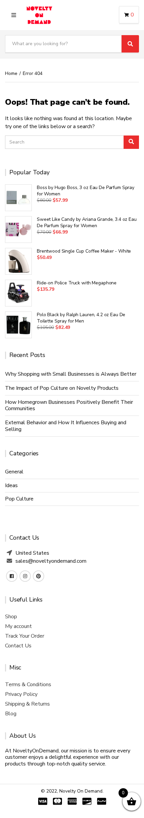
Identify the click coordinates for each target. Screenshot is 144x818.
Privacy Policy (21, 694)
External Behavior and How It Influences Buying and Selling (65, 426)
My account (18, 626)
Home (11, 73)
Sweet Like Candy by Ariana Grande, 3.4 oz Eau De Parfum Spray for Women (87, 222)
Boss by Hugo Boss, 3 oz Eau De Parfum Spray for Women (85, 190)
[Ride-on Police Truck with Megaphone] (18, 293)
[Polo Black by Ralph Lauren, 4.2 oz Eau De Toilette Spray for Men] (18, 324)
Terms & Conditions (28, 684)
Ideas (11, 485)
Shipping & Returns (27, 704)
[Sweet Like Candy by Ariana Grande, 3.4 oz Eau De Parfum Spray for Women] (18, 229)
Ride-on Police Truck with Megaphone (77, 283)
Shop (11, 616)
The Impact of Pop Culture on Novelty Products (62, 388)
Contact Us (18, 645)
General (14, 471)
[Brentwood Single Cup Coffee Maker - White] (18, 261)
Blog (10, 713)
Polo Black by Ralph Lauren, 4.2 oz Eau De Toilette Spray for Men (81, 317)
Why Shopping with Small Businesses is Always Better (70, 374)
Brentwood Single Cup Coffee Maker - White (84, 251)
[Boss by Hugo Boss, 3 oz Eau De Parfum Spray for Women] (18, 197)
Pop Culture (19, 499)
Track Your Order (24, 636)
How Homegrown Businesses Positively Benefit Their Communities (69, 405)
